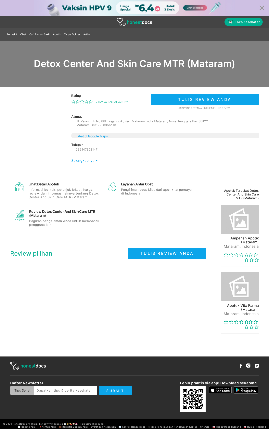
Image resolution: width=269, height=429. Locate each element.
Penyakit (12, 34)
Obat (23, 34)
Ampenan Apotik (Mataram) (244, 240)
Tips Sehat (22, 390)
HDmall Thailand (256, 426)
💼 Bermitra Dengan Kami (73, 426)
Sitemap (205, 426)
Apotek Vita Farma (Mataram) (243, 307)
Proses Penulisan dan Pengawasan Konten (173, 426)
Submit (115, 391)
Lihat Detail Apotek (44, 184)
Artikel (87, 34)
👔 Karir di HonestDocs (132, 426)
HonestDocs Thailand (228, 426)
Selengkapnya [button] (83, 160)
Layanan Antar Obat (137, 184)
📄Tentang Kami (27, 426)
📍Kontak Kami (47, 426)
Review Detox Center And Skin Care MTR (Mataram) (62, 213)
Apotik (57, 34)
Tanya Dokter (72, 34)
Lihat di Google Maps (92, 136)
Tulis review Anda (204, 99)
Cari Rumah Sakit (39, 34)
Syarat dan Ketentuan (103, 426)
